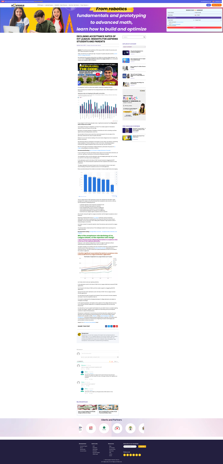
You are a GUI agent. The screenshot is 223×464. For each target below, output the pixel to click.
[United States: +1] (196, 15)
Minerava (91, 373)
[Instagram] (130, 455)
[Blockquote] (92, 357)
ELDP (94, 446)
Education (93, 45)
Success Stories (83, 450)
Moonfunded (95, 449)
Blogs (110, 446)
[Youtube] (133, 455)
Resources (86, 5)
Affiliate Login (95, 454)
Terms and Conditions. (180, 22)
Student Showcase (63, 5)
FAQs (110, 452)
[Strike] (87, 357)
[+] (98, 357)
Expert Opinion (98, 45)
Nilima (86, 371)
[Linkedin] (127, 455)
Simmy (91, 390)
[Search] (144, 37)
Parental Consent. (176, 24)
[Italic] (83, 357)
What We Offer (82, 449)
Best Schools (76, 5)
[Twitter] (136, 455)
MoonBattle (57, 5)
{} (96, 357)
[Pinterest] (139, 455)
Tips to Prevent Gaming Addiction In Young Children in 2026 (137, 75)
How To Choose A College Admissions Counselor (100, 150)
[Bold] (82, 357)
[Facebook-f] (124, 455)
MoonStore (95, 450)
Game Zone (71, 5)
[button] (106, 326)
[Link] (95, 357)
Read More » (133, 61)
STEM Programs (40, 5)
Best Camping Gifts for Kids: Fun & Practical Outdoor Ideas (108, 412)
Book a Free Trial (217, 5)
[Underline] (85, 357)
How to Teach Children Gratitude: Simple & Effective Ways (86, 412)
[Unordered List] (90, 357)
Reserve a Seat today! (38, 1)
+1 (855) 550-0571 (218, 1)
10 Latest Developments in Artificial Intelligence (137, 51)
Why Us (81, 447)
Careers (110, 454)
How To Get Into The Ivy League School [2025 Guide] (138, 59)
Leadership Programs (49, 5)
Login (208, 5)
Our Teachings (112, 447)
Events (110, 455)
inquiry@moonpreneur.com (206, 1)
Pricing (81, 5)
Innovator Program (83, 446)
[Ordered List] (88, 357)
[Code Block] (93, 357)
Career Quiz (111, 450)
